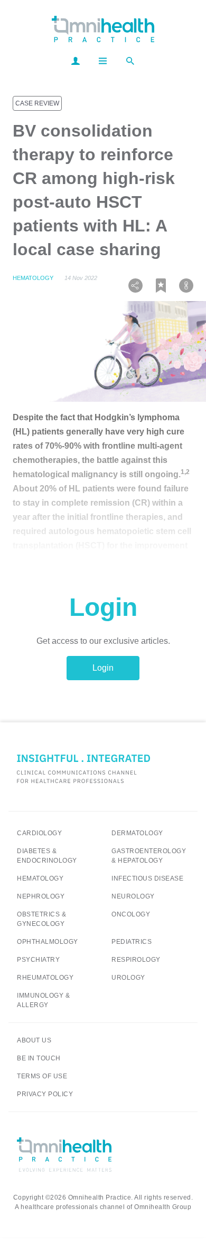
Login (103, 667)
